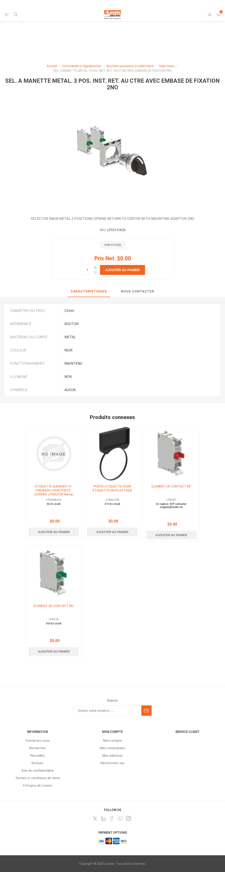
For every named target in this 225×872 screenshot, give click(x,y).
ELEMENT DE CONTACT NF (171, 486)
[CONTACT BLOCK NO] (53, 573)
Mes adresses (112, 756)
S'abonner (146, 710)
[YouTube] (120, 818)
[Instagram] (128, 818)
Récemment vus (112, 763)
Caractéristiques (89, 291)
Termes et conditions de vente (37, 778)
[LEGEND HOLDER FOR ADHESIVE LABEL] (112, 453)
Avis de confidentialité (37, 771)
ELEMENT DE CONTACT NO (54, 606)
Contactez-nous (37, 741)
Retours (37, 763)
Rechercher (37, 748)
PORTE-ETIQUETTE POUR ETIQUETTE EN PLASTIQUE (112, 488)
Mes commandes (112, 748)
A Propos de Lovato (37, 785)
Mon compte (112, 741)
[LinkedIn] (103, 818)
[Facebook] (111, 818)
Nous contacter (137, 291)
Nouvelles (38, 756)
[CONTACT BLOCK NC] (171, 453)
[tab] (88, 291)
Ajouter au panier (122, 270)
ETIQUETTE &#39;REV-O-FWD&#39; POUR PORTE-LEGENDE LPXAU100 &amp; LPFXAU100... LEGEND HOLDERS (53, 494)
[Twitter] (95, 818)
